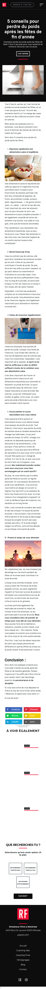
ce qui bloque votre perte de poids (20, 529)
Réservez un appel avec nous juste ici (22, 694)
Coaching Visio (23, 950)
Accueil (23, 946)
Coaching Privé (23, 955)
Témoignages (23, 960)
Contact (23, 969)
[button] (41, 4)
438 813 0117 (23, 935)
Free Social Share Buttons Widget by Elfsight (23, 726)
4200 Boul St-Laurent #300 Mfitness (23, 930)
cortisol (15, 589)
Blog (23, 965)
